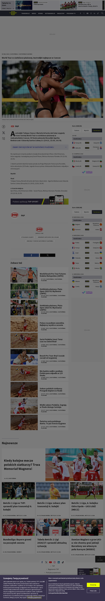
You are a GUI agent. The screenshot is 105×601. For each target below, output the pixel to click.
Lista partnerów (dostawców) (57, 593)
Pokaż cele (93, 591)
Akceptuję (93, 585)
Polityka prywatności (34, 597)
